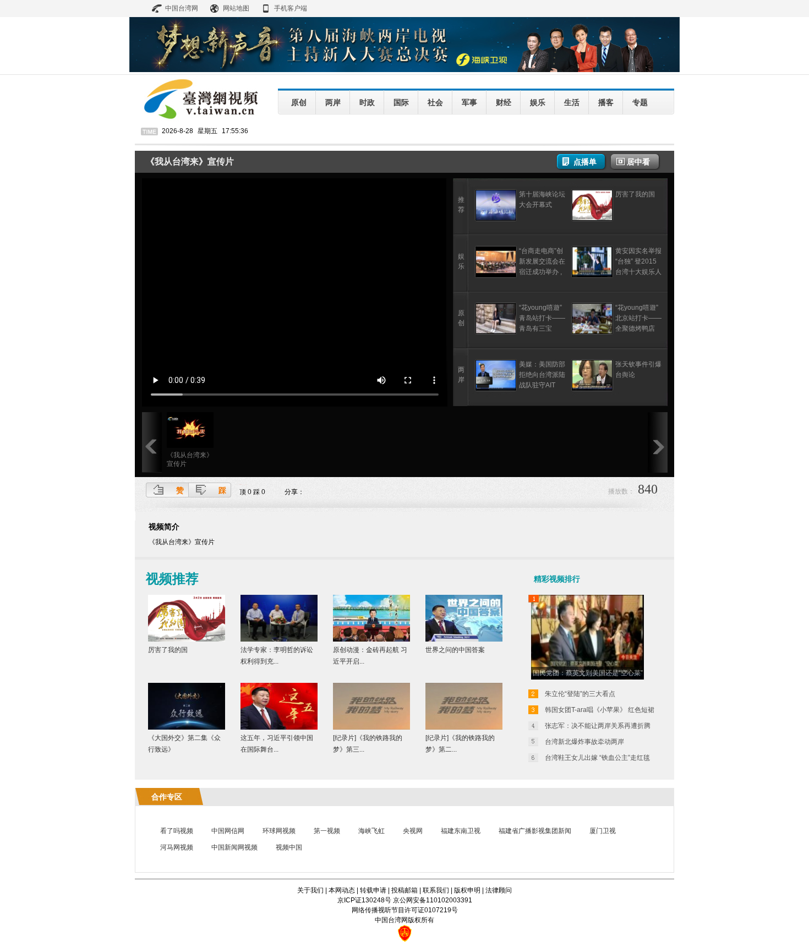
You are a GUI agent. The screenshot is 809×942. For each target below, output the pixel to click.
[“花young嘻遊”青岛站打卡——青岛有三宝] (496, 332)
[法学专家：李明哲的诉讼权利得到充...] (279, 639)
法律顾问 (498, 890)
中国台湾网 (181, 8)
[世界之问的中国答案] (463, 639)
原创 (299, 102)
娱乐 (537, 102)
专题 (640, 102)
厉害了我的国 (635, 194)
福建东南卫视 (460, 831)
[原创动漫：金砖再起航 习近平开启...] (371, 639)
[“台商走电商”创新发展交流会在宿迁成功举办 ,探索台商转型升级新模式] (496, 276)
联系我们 (436, 890)
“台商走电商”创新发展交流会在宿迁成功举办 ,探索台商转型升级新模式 (542, 272)
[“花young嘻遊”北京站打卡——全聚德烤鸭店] (592, 332)
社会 (435, 102)
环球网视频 (279, 831)
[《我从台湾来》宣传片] (190, 446)
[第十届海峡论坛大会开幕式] (496, 219)
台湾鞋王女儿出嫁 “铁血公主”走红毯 (597, 758)
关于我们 (310, 890)
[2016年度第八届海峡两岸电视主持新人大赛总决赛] (404, 70)
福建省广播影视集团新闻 (535, 831)
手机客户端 (290, 8)
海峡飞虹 (371, 831)
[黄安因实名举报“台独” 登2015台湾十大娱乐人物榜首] (592, 276)
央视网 (413, 831)
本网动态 (342, 890)
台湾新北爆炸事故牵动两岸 (584, 742)
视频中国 (289, 847)
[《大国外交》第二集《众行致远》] (186, 727)
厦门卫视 (602, 831)
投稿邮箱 (404, 890)
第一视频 (327, 831)
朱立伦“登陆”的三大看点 (580, 694)
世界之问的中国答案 (455, 650)
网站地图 (236, 8)
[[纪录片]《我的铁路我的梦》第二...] (463, 727)
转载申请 (373, 890)
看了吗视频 (176, 831)
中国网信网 (227, 831)
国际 (401, 102)
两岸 (333, 102)
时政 (367, 102)
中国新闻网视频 (234, 847)
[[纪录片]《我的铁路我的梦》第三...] (371, 727)
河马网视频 (176, 847)
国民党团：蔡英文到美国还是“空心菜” (588, 673)
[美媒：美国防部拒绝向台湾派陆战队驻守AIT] (496, 389)
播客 (606, 102)
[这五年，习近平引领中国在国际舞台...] (279, 727)
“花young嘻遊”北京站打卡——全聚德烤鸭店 (638, 318)
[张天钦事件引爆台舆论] (592, 389)
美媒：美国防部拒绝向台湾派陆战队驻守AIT (542, 374)
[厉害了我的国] (592, 219)
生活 (572, 102)
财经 (503, 102)
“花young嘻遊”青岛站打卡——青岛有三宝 (542, 318)
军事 (469, 102)
